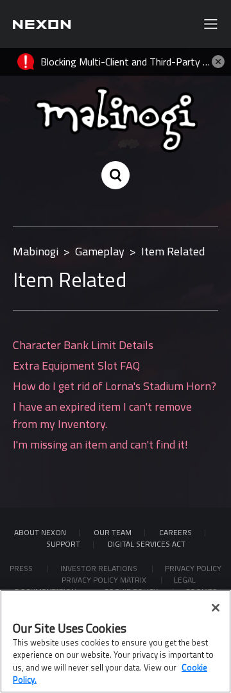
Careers (175, 532)
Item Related (173, 251)
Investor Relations (99, 568)
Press (22, 568)
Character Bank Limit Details (83, 345)
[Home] (42, 24)
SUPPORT (63, 544)
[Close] (215, 608)
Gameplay (99, 251)
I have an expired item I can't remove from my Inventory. (102, 415)
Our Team (113, 532)
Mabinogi (35, 251)
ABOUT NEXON (40, 532)
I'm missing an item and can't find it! (100, 444)
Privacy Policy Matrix (105, 580)
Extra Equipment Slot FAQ (76, 365)
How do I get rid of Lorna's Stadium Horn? (114, 386)
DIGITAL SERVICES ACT (146, 544)
